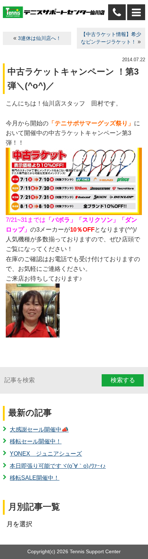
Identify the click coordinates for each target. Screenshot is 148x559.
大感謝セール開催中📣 (39, 429)
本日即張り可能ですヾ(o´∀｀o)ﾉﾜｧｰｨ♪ (58, 466)
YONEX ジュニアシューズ (46, 454)
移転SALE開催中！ (34, 478)
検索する (123, 380)
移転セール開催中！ (35, 441)
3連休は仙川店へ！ (39, 38)
